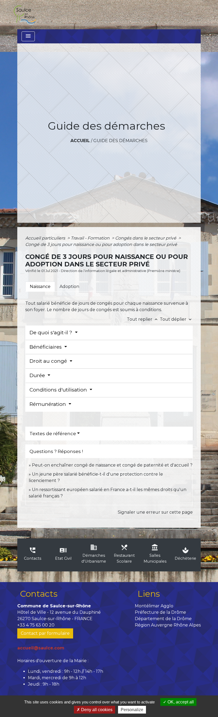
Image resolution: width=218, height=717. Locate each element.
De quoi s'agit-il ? (52, 332)
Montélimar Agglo (154, 605)
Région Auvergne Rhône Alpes (168, 625)
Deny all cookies (96, 709)
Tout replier (143, 319)
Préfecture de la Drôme (160, 612)
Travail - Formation (91, 238)
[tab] (40, 287)
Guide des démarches (120, 140)
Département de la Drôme (163, 618)
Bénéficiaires (46, 347)
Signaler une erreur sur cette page (155, 512)
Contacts (38, 593)
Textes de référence (53, 433)
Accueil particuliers (45, 238)
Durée (38, 375)
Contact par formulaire (45, 633)
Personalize (132, 709)
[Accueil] (24, 15)
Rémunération (48, 404)
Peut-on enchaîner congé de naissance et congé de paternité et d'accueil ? (112, 465)
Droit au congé (49, 361)
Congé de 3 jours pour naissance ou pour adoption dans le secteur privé (101, 244)
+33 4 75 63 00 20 (35, 625)
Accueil (80, 140)
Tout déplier (176, 319)
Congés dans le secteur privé (146, 238)
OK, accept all (180, 702)
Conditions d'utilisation (59, 390)
